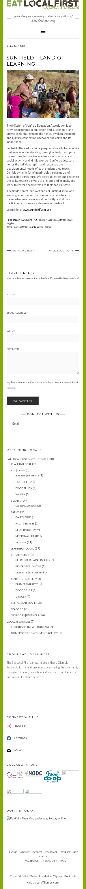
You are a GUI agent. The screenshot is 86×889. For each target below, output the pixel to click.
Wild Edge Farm (61, 250)
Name (11, 294)
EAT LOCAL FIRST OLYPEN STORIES (38, 219)
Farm (15, 226)
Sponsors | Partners (25, 615)
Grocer (20, 596)
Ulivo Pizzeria (23, 250)
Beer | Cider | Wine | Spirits (32, 560)
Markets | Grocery (24, 578)
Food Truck (23, 488)
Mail (63, 860)
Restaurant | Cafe (23, 602)
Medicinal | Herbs (27, 536)
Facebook (32, 860)
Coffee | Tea (23, 481)
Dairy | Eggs (23, 517)
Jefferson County (27, 226)
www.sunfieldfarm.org (37, 209)
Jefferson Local (64, 219)
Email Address (17, 312)
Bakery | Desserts (27, 475)
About (25, 852)
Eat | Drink (18, 470)
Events (16, 500)
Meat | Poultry (25, 530)
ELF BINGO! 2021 (26, 505)
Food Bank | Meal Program (30, 627)
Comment (13, 349)
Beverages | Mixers (28, 566)
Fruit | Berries (24, 523)
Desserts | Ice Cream (29, 572)
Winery (20, 494)
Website (12, 330)
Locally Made (20, 555)
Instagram (49, 860)
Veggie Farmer (44, 226)
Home (13, 852)
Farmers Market (26, 584)
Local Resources (18, 621)
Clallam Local (21, 464)
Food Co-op (23, 590)
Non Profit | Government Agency (34, 633)
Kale (29, 882)
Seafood (17, 609)
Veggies (10, 223)
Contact (51, 852)
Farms (15, 512)
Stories (65, 852)
